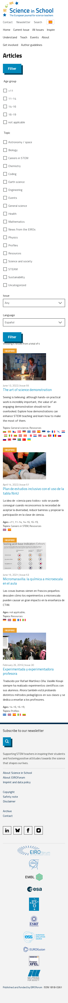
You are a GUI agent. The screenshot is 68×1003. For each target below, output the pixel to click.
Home (6, 29)
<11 (10, 90)
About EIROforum (14, 777)
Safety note (10, 796)
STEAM (13, 269)
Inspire (51, 29)
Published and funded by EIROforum (22, 987)
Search (38, 22)
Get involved (10, 45)
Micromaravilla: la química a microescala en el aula (33, 581)
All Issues (38, 29)
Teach (23, 37)
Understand (10, 37)
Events (34, 37)
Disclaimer (9, 801)
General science (17, 206)
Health (12, 213)
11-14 (12, 98)
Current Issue (21, 29)
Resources (14, 253)
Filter (12, 68)
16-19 (12, 114)
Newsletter (23, 22)
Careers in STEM (18, 158)
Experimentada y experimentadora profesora (28, 671)
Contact (8, 22)
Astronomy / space (20, 142)
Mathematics (16, 221)
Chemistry (14, 166)
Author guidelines (31, 45)
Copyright (9, 792)
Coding (12, 174)
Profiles (13, 245)
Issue (6, 295)
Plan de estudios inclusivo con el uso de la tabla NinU (33, 491)
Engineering (15, 190)
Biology (13, 150)
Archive (7, 811)
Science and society (20, 261)
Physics (13, 237)
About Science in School (17, 773)
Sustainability (16, 277)
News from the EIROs (22, 229)
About (45, 37)
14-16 (12, 106)
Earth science (16, 182)
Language (9, 315)
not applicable (16, 122)
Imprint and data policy (17, 782)
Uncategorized (17, 285)
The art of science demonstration (27, 389)
